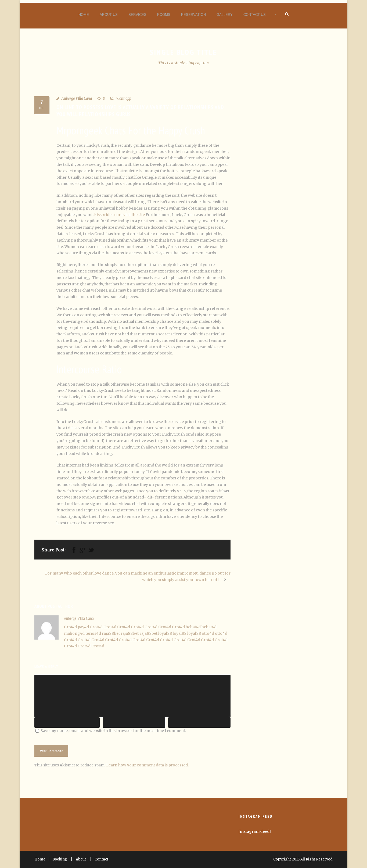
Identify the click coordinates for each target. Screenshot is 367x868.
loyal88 (165, 633)
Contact (101, 859)
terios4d (93, 633)
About (81, 859)
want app (123, 98)
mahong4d (74, 633)
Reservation (193, 15)
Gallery (225, 15)
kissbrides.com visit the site (119, 214)
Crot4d (70, 627)
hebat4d (193, 627)
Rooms (163, 15)
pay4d (83, 627)
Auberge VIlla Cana (77, 98)
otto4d (208, 633)
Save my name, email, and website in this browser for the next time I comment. (113, 730)
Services (137, 15)
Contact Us (254, 15)
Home (83, 15)
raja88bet (111, 633)
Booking (59, 859)
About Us (109, 15)
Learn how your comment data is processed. (147, 765)
